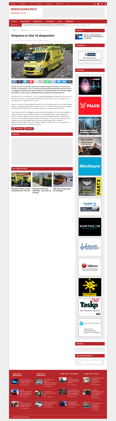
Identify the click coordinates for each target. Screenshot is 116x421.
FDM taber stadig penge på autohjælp (62, 190)
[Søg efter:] (96, 25)
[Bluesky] (98, 3)
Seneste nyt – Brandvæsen (17, 374)
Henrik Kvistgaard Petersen (30, 40)
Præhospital (37, 21)
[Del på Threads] (69, 81)
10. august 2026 (72, 384)
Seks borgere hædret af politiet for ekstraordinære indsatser (97, 380)
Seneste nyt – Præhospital (41, 374)
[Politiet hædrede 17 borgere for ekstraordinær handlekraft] (86, 405)
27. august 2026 (25, 396)
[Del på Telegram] (58, 81)
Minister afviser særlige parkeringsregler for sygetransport (50, 403)
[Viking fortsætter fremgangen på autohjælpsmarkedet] (62, 403)
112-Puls (14, 21)
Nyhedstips (49, 4)
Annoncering (59, 4)
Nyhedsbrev (22, 4)
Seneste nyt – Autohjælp (69, 374)
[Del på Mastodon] (53, 81)
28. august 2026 (49, 386)
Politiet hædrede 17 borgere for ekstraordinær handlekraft (97, 405)
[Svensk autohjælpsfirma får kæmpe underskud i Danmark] (62, 380)
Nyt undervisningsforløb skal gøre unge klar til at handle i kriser (26, 404)
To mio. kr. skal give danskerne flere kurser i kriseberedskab (26, 381)
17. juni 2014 (17, 40)
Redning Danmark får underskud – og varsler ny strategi (41, 191)
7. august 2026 (72, 396)
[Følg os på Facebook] (101, 3)
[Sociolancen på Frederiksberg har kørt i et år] (39, 393)
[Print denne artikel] (42, 81)
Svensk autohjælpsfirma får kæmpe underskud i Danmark (73, 380)
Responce (29, 128)
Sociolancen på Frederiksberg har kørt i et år (50, 393)
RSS (67, 4)
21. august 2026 (49, 407)
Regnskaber (19, 128)
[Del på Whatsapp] (47, 81)
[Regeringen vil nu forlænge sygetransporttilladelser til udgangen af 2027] (39, 381)
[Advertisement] (73, 12)
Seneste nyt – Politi (91, 374)
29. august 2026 (25, 384)
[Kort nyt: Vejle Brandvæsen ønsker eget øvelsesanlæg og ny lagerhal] (78, 36)
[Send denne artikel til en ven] (36, 81)
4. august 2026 (96, 398)
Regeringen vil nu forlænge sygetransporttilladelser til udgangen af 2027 (50, 382)
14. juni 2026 (72, 407)
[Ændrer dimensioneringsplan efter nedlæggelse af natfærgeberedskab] (15, 392)
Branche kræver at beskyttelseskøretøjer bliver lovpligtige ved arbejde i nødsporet (74, 392)
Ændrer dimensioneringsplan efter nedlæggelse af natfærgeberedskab (26, 392)
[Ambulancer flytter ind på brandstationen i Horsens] (21, 179)
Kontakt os (39, 4)
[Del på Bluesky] (64, 81)
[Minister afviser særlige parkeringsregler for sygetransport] (39, 404)
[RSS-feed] (94, 3)
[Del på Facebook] (14, 81)
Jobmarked (69, 21)
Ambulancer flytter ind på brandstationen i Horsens (20, 190)
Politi (60, 21)
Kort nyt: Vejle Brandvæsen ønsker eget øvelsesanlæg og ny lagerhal (93, 36)
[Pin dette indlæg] (31, 81)
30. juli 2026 (96, 410)
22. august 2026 (49, 396)
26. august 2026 (96, 384)
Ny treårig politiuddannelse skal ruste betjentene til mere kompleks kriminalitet (98, 393)
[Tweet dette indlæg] (19, 81)
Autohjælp (50, 21)
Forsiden (13, 4)
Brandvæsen (24, 21)
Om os (31, 4)
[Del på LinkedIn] (25, 81)
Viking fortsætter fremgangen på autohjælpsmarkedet (73, 403)
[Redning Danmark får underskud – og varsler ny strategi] (42, 179)
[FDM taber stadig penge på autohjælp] (63, 179)
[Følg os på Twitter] (105, 3)
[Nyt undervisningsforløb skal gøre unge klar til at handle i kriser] (15, 404)
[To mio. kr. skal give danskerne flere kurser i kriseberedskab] (15, 381)
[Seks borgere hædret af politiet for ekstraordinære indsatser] (86, 380)
